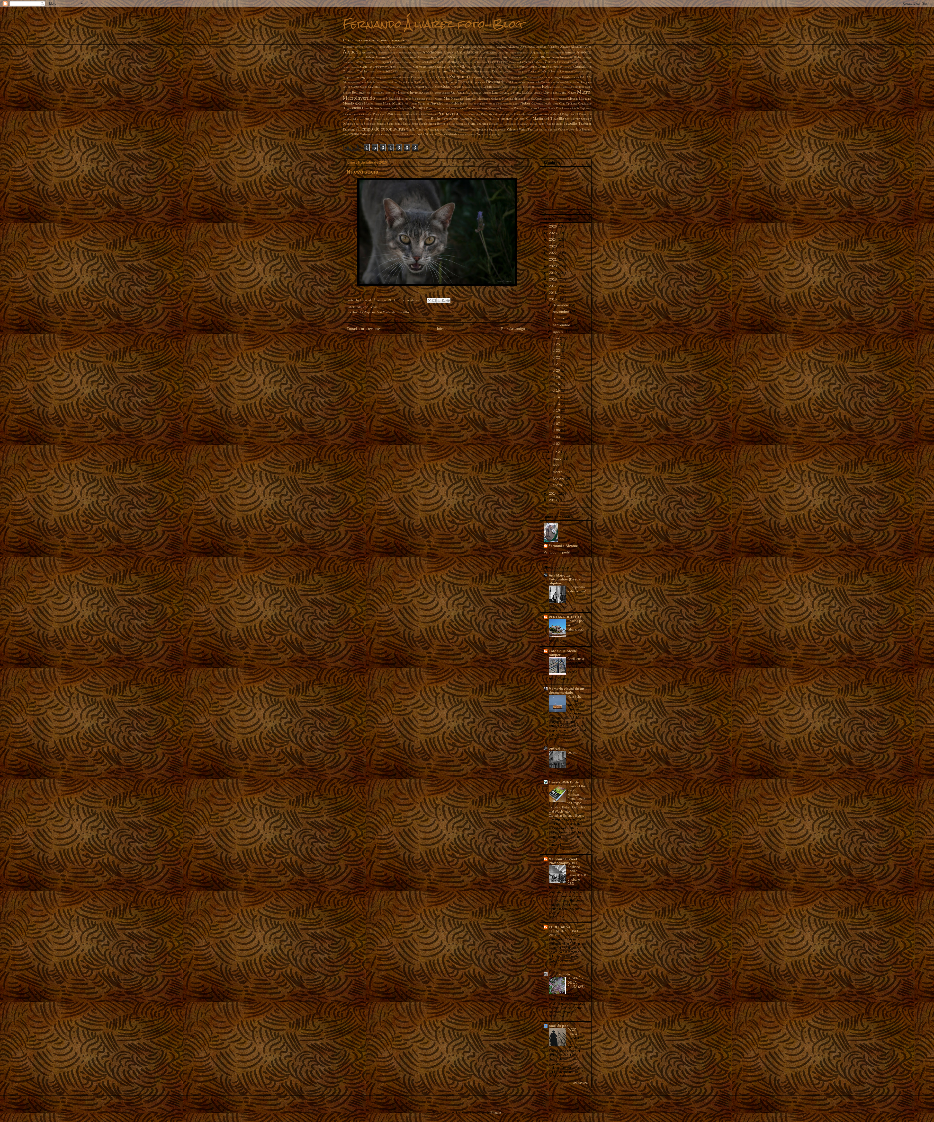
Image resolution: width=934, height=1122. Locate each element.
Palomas (453, 108)
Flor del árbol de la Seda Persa (429, 82)
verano (354, 134)
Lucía (555, 92)
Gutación (506, 87)
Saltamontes (504, 119)
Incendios (378, 92)
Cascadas (355, 67)
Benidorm (535, 57)
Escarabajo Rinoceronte (398, 77)
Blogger (495, 1112)
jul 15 (556, 390)
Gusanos (497, 87)
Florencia (450, 82)
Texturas (585, 123)
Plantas (347, 114)
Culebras (454, 71)
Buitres (397, 62)
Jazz (468, 92)
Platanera (378, 114)
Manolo (430, 98)
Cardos (550, 62)
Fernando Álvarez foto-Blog (433, 24)
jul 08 (556, 417)
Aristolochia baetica (519, 52)
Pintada (551, 108)
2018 (553, 279)
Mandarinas (418, 98)
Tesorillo (570, 123)
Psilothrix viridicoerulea (495, 114)
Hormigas (358, 92)
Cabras (477, 62)
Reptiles (385, 119)
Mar (447, 98)
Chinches (453, 67)
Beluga (525, 57)
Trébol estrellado (460, 129)
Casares (346, 67)
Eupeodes (488, 77)
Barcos (506, 57)
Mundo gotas (353, 103)
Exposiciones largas (549, 77)
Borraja (358, 62)
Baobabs (496, 57)
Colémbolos (555, 67)
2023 (553, 246)
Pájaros (431, 108)
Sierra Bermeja (438, 123)
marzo (558, 472)
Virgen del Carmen (436, 134)
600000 (368, 46)
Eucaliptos (475, 77)
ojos (555, 103)
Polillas (416, 114)
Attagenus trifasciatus (353, 57)
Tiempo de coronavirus (381, 128)
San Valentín (572, 119)
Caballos (451, 62)
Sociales (494, 123)
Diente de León (537, 71)
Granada (456, 86)
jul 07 (556, 424)
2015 (553, 299)
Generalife (395, 87)
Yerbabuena (470, 134)
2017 (553, 286)
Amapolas (382, 52)
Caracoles (526, 62)
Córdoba (362, 71)
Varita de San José (548, 129)
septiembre (562, 325)
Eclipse (347, 77)
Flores (462, 82)
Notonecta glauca (511, 103)
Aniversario (415, 52)
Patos (484, 108)
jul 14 (556, 397)
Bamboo (487, 57)
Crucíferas (412, 71)
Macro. (584, 92)
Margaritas (457, 98)
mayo (557, 458)
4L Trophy (348, 46)
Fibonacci (388, 82)
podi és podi (559, 1026)
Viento (405, 134)
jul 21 (556, 364)
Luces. (572, 752)
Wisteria (452, 134)
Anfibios (402, 52)
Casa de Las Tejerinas (581, 62)
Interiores (403, 92)
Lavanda (504, 92)
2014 (553, 493)
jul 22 (556, 357)
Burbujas (406, 62)
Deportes (497, 71)
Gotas (445, 86)
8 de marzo (379, 46)
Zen (486, 134)
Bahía (459, 57)
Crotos (403, 71)
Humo (369, 92)
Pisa (558, 108)
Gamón (576, 82)
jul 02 (556, 444)
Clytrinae (522, 67)
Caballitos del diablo (432, 62)
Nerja (446, 103)
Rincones (412, 119)
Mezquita (507, 98)
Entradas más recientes (364, 329)
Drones (588, 71)
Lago (495, 92)
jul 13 (556, 404)
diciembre (561, 305)
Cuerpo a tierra (438, 71)
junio (557, 452)
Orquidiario (585, 103)
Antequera (450, 52)
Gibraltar (418, 86)
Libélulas (527, 92)
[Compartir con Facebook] (443, 300)
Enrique (371, 77)
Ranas (582, 114)
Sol (501, 124)
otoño (356, 108)
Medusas (496, 98)
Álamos (490, 46)
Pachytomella (405, 108)
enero (558, 485)
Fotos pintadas (476, 82)
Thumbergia (350, 129)
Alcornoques (527, 46)
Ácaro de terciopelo (419, 46)
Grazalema (467, 87)
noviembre (561, 312)
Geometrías (406, 87)
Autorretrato (384, 57)
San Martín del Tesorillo (545, 118)
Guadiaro (477, 87)
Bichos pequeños (552, 57)
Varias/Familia (528, 129)
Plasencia (357, 114)
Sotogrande (510, 124)
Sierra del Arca (478, 123)
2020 (553, 266)
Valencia (512, 129)
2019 (553, 273)
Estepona (458, 76)
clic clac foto (559, 974)
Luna (562, 92)
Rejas (377, 119)
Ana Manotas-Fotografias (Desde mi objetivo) (567, 579)
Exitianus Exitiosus (527, 77)
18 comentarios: (410, 300)
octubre (559, 318)
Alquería (352, 51)
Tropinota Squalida (487, 129)
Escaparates (381, 77)
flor (396, 82)
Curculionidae (469, 71)
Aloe (588, 46)
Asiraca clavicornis (554, 52)
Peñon (517, 108)
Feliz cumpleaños (351, 82)
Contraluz (349, 71)
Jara (453, 92)
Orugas (347, 108)
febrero (559, 478)
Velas (345, 134)
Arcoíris (484, 52)
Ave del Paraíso (401, 57)
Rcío (589, 114)
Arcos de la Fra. (499, 52)
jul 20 (556, 370)
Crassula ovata (375, 71)
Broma (367, 62)
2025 (553, 233)
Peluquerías (493, 108)
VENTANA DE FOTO (565, 617)
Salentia (491, 119)
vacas (502, 129)
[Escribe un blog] (434, 300)
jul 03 (556, 437)
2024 (553, 239)
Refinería (356, 119)
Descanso (507, 71)
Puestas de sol (552, 114)
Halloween (517, 87)
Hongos (579, 86)
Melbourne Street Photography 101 (563, 861)
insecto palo (391, 92)
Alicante (565, 46)
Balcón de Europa (473, 57)
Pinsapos (542, 108)
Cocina (542, 67)
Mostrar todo (580, 1082)
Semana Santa (385, 123)
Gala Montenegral (545, 82)
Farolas (567, 77)
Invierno (416, 92)
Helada (527, 86)
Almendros (577, 46)
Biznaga (569, 57)
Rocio (427, 119)
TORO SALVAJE (562, 927)
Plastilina (367, 114)
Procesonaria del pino (469, 114)
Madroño (380, 98)
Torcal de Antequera (427, 129)
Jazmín (461, 92)
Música (397, 103)
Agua (462, 46)
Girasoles (429, 87)
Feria (363, 82)
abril (556, 465)
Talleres (533, 124)
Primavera (447, 113)
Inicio (441, 329)
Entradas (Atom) (446, 341)
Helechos (536, 87)
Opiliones (571, 103)
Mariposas (470, 98)
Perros (533, 108)
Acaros (434, 46)
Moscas (573, 98)
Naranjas (423, 103)
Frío (514, 82)
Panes (461, 108)
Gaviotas (374, 86)
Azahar (442, 57)
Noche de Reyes (494, 103)
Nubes (525, 103)
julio (556, 338)
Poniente (431, 114)
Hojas (546, 86)
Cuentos (422, 71)
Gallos (568, 82)
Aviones (422, 57)
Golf (437, 86)
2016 (553, 293)
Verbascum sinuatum (372, 134)
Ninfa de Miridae (476, 103)
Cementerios (380, 67)
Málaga (390, 98)
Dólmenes (579, 71)
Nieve (463, 103)
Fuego (521, 82)
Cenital (392, 67)
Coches (533, 67)
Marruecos (483, 98)
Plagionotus (586, 108)
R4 (576, 114)
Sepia (415, 123)
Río (420, 119)
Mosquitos (585, 98)
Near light (574, 696)
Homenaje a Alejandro (563, 87)
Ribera (403, 119)
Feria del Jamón (375, 82)
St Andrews (523, 124)
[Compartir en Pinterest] (448, 300)
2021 (553, 259)
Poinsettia (399, 114)
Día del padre (520, 71)
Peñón (525, 108)
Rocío (435, 118)
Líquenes (538, 92)
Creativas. (391, 71)
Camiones (514, 62)
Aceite (441, 46)
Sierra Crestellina (458, 124)
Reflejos (367, 119)
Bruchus (375, 62)
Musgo (387, 103)
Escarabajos (418, 77)
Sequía (423, 123)
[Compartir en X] (438, 300)
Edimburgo (359, 77)
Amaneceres (369, 52)
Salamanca (466, 119)
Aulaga (370, 57)
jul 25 (556, 344)
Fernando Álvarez (563, 546)
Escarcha (431, 77)
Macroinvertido (359, 98)
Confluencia (576, 659)
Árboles (472, 52)
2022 (553, 253)
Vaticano (563, 129)
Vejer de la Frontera (579, 129)
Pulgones (568, 114)
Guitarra (487, 86)
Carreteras (563, 62)
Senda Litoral (402, 123)
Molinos (563, 98)
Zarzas (480, 134)
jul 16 (556, 384)
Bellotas (516, 57)
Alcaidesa (513, 46)
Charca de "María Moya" (429, 67)
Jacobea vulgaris (442, 92)
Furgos (530, 82)
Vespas (388, 134)
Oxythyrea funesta (389, 108)
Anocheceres (432, 52)
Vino (412, 134)
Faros (575, 77)
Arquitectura (537, 52)
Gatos (363, 86)
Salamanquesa (479, 119)
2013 (553, 500)
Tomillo (410, 129)
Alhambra (553, 46)
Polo (423, 114)
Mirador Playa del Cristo (527, 98)
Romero (453, 119)
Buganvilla (386, 62)
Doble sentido (556, 71)
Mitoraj (554, 98)
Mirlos (546, 98)
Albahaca (501, 46)
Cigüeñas (476, 67)
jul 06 (556, 430)
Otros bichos (370, 108)
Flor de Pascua (405, 82)
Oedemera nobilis (541, 103)
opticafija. (557, 748)
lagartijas (476, 92)
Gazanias (385, 87)
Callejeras (502, 62)
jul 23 (556, 350)
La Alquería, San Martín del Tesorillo (384, 312)
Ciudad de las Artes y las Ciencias (500, 67)
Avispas (432, 57)
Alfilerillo (541, 46)
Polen (408, 114)
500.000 (359, 46)
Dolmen (569, 71)
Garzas (355, 86)
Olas (562, 103)
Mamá (408, 98)
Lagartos (487, 92)
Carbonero (539, 62)
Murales (369, 103)
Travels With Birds (564, 782)
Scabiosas (369, 123)
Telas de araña (553, 123)
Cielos (465, 66)
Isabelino (428, 92)
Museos (378, 103)
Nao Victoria (410, 103)
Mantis (439, 98)
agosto (558, 331)
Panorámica (473, 108)
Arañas (460, 52)
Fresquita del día (498, 82)
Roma (444, 119)
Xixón (461, 134)
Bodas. (578, 57)
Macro (571, 92)
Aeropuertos (452, 46)
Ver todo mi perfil (557, 552)
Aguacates (471, 46)
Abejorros (402, 46)
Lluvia (547, 92)
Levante (516, 92)
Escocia (443, 77)
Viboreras (396, 134)
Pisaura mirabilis (570, 108)
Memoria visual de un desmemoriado (566, 690)
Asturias (570, 52)
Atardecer (584, 52)
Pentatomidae (506, 108)
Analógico (393, 52)
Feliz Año (585, 77)
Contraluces (582, 66)
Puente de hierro (523, 114)
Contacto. (567, 67)
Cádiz (484, 62)
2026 (553, 226)
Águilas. (481, 46)
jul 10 (556, 410)
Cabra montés (465, 62)
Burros (416, 62)
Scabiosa (358, 124)
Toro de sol (445, 129)
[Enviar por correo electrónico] (429, 300)
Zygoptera (494, 134)
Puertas (537, 114)
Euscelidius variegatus (506, 77)
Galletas (560, 82)
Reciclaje (347, 119)
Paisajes (419, 108)
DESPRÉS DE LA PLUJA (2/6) (575, 982)
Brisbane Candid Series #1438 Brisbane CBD (576, 875)
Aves (413, 57)
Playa (388, 114)
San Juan (519, 119)
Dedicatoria (485, 71)
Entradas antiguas (514, 329)
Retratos (394, 119)
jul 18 (556, 377)
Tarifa (541, 124)
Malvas (399, 98)
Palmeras (442, 108)
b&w (452, 57)
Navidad (436, 103)
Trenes (472, 129)
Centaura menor (404, 67)
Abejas (390, 46)
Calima (492, 62)
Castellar (366, 67)
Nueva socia (362, 172)
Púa (511, 114)
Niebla (454, 103)
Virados (419, 134)
